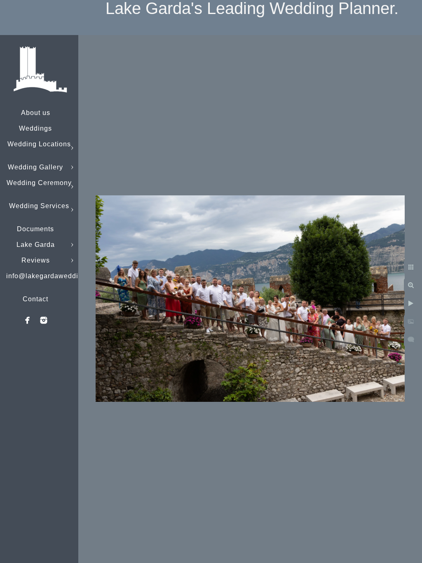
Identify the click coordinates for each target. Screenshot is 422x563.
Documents (35, 228)
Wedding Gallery (35, 167)
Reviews (35, 260)
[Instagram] (44, 320)
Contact (35, 299)
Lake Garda (35, 244)
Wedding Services (39, 205)
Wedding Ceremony (39, 182)
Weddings (35, 128)
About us (35, 112)
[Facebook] (28, 320)
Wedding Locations (39, 144)
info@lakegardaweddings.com (56, 275)
